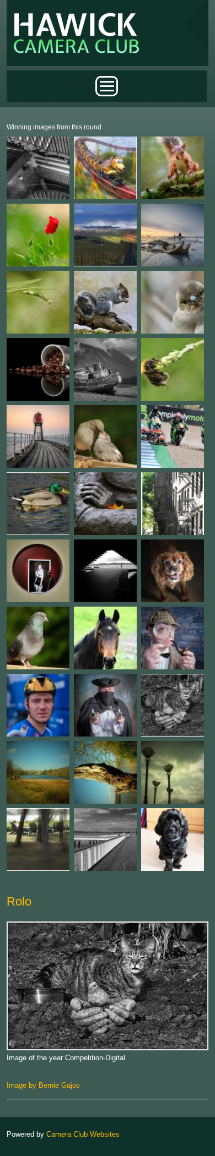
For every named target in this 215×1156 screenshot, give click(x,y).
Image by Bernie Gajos (43, 1085)
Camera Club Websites (83, 1134)
